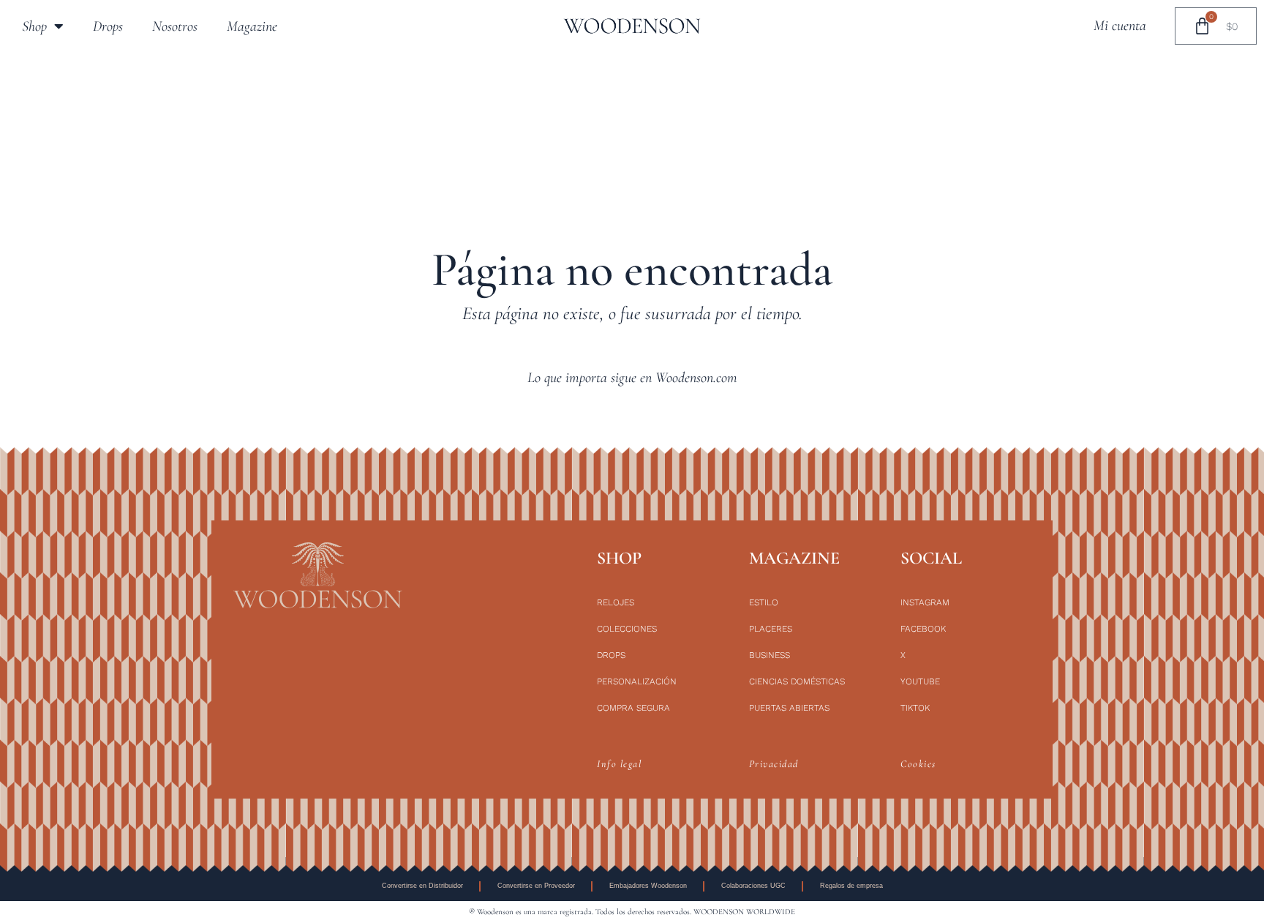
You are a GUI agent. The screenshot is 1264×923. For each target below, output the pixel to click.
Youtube (920, 681)
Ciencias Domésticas (797, 681)
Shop (34, 26)
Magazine (252, 26)
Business (769, 655)
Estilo (763, 602)
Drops (108, 26)
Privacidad (774, 764)
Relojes (615, 602)
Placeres (770, 629)
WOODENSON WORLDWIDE (744, 911)
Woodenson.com (696, 377)
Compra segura (633, 708)
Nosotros (175, 26)
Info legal (619, 764)
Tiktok (915, 708)
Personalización (637, 681)
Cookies (918, 764)
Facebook (923, 629)
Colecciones (627, 629)
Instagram (924, 602)
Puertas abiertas (789, 708)
